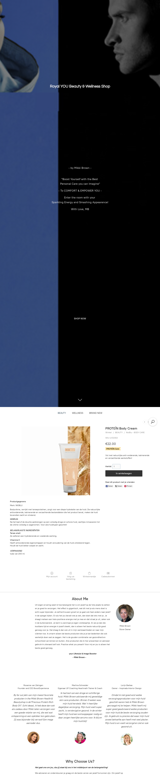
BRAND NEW (95, 413)
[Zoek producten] (152, 422)
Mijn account (52, 576)
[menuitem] (144, 422)
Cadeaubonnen (108, 576)
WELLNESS (77, 413)
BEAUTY (62, 413)
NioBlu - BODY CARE (135, 432)
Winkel (108, 432)
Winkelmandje (89, 576)
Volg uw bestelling (70, 577)
